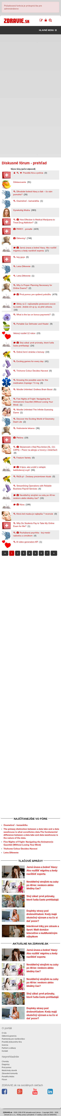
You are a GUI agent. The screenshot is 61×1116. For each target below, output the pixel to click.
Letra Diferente (23, 266)
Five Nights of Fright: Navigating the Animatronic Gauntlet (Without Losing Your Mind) (33, 402)
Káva (22, 504)
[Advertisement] (30, 65)
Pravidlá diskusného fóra (12, 1042)
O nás (4, 1033)
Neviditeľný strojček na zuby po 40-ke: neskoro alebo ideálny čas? (42, 885)
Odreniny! (21, 238)
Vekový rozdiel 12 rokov (24, 333)
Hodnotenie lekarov (25, 428)
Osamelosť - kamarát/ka (28, 201)
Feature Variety (23, 457)
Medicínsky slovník (9, 1070)
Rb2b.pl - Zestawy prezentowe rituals (34, 476)
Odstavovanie (20, 182)
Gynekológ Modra (21, 210)
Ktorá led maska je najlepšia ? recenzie (35, 514)
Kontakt (5, 1051)
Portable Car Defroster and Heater (32, 324)
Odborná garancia (9, 1036)
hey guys (20, 257)
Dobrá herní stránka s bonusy (30, 352)
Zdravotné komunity (10, 1073)
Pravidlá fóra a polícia (33, 173)
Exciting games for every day (30, 361)
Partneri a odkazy (9, 1048)
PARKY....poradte (24, 229)
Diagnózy (5, 1064)
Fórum (4, 1080)
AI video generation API (27, 542)
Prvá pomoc (6, 1067)
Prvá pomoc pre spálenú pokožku (35, 294)
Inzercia (5, 1045)
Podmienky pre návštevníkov (13, 1039)
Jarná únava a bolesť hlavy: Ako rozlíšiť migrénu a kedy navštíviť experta (42, 870)
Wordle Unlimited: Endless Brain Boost (34, 389)
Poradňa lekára (8, 1077)
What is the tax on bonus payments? (33, 314)
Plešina (20, 437)
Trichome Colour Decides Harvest (32, 371)
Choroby (5, 1061)
